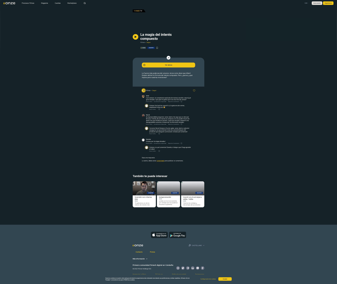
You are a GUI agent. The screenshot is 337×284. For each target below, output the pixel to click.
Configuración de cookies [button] (208, 279)
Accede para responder (160, 101)
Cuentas (58, 3)
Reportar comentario (173, 101)
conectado (160, 161)
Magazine (44, 3)
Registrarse (328, 3)
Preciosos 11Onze (28, 3)
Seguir (149, 42)
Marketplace (72, 3)
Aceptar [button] (225, 279)
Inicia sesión (317, 3)
